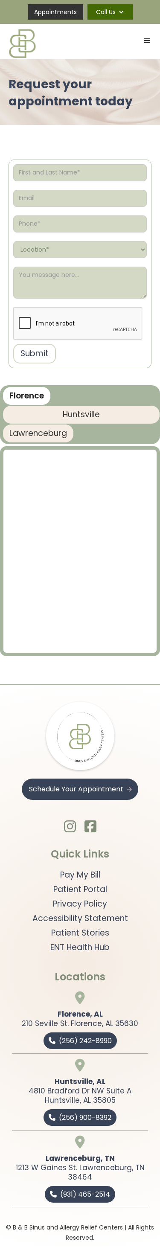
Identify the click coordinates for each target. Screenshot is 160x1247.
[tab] (27, 396)
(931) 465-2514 (80, 1194)
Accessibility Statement (80, 918)
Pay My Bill (80, 875)
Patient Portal (80, 889)
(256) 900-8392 (80, 1117)
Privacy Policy (80, 904)
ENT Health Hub (80, 947)
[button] (110, 12)
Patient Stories (80, 933)
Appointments (55, 12)
